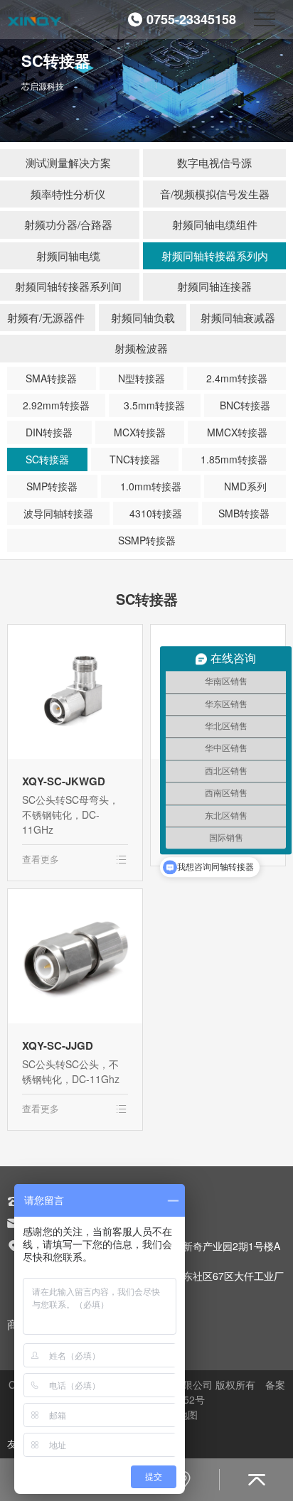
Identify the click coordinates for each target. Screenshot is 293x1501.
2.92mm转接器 (56, 405)
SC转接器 (47, 459)
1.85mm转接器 (234, 459)
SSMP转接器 (147, 540)
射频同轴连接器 (214, 286)
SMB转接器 (244, 513)
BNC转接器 (245, 405)
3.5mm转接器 (154, 405)
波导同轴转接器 (58, 513)
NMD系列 (245, 486)
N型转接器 (141, 378)
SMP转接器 (52, 486)
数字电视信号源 (214, 162)
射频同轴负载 (143, 317)
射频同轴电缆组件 (214, 224)
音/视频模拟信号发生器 (215, 193)
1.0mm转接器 (150, 486)
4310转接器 (155, 513)
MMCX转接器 (237, 432)
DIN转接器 (49, 432)
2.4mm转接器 (236, 378)
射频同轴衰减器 (238, 317)
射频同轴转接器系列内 (214, 255)
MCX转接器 (140, 432)
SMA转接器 (51, 378)
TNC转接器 (135, 459)
